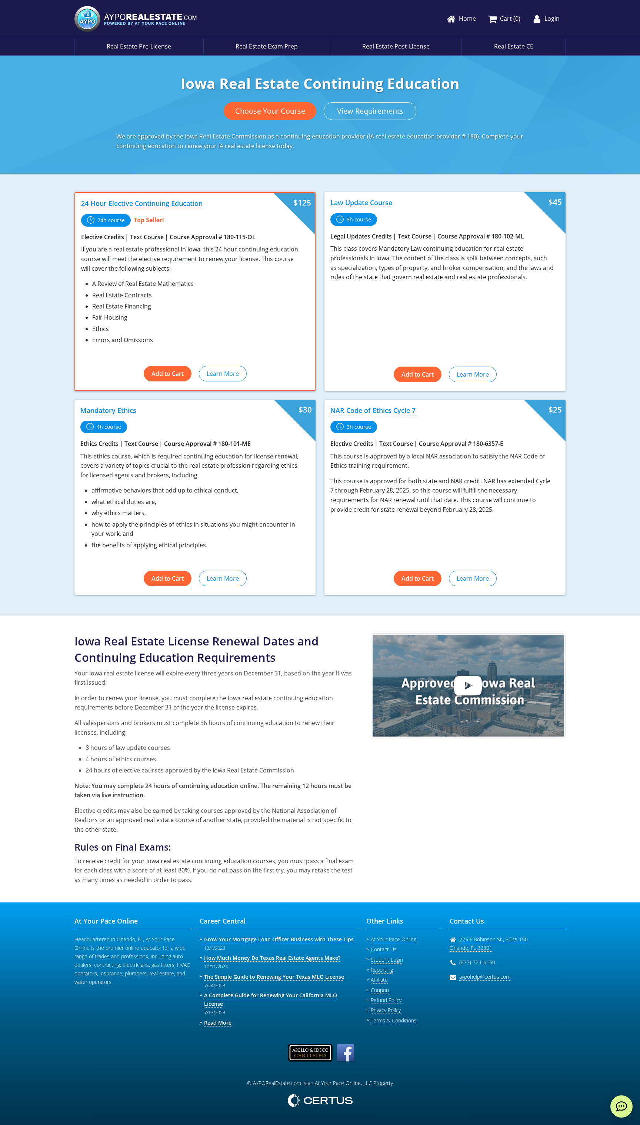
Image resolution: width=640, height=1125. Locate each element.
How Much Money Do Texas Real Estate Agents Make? (272, 957)
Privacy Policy (386, 1010)
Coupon (380, 990)
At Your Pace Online (394, 939)
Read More (217, 1022)
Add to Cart (167, 374)
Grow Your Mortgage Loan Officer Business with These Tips (279, 939)
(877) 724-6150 (477, 962)
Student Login (387, 959)
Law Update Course (361, 202)
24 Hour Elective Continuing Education (142, 203)
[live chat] (621, 1106)
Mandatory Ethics (108, 410)
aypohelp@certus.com (484, 976)
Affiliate (379, 979)
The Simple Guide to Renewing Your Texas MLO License (274, 976)
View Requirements (370, 111)
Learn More (223, 374)
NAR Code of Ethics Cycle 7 (373, 410)
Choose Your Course (270, 111)
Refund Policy (386, 1000)
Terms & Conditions (394, 1020)
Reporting (382, 969)
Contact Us (384, 949)
